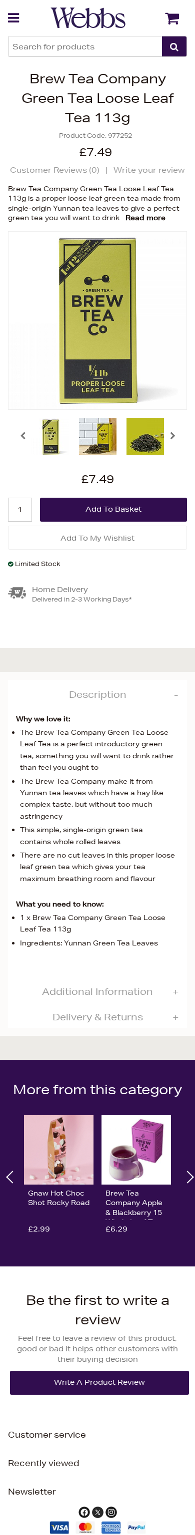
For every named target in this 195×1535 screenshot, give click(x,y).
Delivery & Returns (97, 1016)
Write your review (149, 170)
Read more (146, 217)
